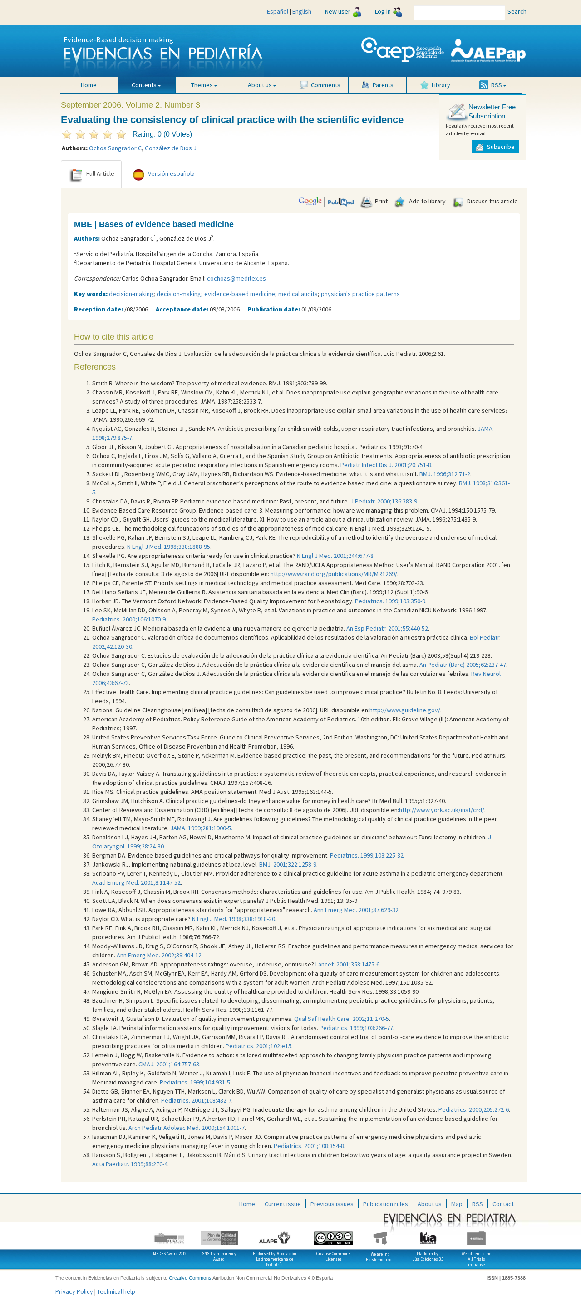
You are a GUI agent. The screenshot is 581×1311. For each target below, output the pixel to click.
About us (430, 1204)
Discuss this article (492, 201)
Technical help (116, 1291)
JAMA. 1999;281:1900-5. (201, 828)
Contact (503, 1204)
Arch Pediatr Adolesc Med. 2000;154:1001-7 (186, 1128)
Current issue (283, 1204)
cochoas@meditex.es (236, 278)
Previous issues (332, 1204)
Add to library (427, 201)
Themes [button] (202, 85)
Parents (383, 85)
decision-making (131, 294)
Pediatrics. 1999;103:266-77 (356, 1028)
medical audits (298, 294)
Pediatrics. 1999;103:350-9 (390, 601)
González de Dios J (171, 148)
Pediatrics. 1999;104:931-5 (195, 1082)
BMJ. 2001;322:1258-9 (287, 864)
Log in (383, 11)
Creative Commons (190, 1278)
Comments (325, 85)
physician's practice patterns (360, 294)
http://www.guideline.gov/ (404, 710)
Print (381, 201)
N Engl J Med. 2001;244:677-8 (335, 556)
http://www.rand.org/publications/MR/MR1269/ (334, 574)
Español (277, 11)
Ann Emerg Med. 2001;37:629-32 (356, 910)
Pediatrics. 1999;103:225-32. (367, 855)
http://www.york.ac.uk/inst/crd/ (441, 810)
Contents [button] (144, 85)
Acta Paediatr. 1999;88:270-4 (129, 1164)
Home (89, 85)
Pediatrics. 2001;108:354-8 (309, 1146)
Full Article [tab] (100, 173)
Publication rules (385, 1204)
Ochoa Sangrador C (115, 148)
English (301, 11)
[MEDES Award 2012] (169, 1234)
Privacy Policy (74, 1291)
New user (337, 11)
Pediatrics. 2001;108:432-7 (196, 1100)
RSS (477, 1204)
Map (457, 1204)
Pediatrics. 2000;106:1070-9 (129, 619)
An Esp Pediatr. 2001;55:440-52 (387, 628)
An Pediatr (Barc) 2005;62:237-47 (462, 664)
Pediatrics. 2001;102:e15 (258, 1046)
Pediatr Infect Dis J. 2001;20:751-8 (385, 465)
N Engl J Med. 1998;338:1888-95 (168, 546)
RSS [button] (496, 85)
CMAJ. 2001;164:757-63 (168, 1064)
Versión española (171, 173)
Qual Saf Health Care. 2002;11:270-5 (341, 1019)
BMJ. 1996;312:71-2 (444, 474)
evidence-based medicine (239, 294)
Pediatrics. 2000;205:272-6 (473, 1109)
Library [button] (441, 85)
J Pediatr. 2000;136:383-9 (383, 501)
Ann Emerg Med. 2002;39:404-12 (159, 955)
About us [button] (260, 85)
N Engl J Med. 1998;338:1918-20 (233, 919)
